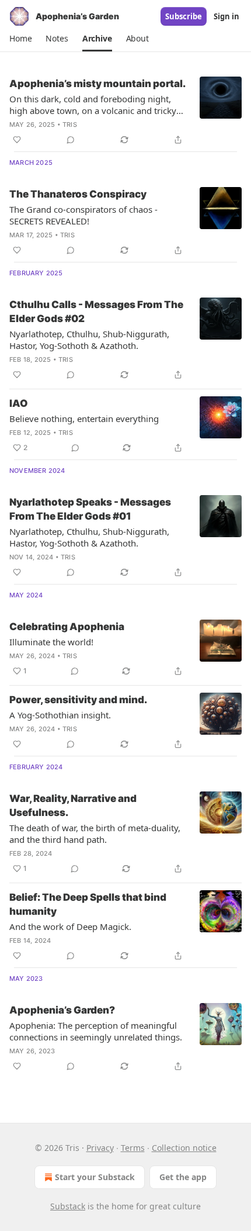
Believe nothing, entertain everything (84, 418)
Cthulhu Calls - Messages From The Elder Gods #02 (96, 311)
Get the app (183, 1176)
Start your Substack (95, 1176)
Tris (69, 124)
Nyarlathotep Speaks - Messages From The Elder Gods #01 (90, 509)
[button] (20, 38)
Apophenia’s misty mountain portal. (97, 83)
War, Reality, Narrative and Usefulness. (73, 805)
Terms (133, 1147)
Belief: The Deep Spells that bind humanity (87, 904)
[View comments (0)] (70, 140)
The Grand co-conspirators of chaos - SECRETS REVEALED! (83, 215)
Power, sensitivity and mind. (78, 700)
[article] (125, 112)
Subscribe (183, 16)
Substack (67, 1206)
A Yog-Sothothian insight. (60, 715)
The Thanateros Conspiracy (78, 194)
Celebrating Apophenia (66, 626)
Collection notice (184, 1147)
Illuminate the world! (51, 642)
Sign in (226, 16)
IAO (18, 403)
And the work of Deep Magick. (70, 926)
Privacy (100, 1147)
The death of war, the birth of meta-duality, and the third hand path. (94, 833)
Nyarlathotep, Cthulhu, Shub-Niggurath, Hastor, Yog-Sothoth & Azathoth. (89, 339)
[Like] (17, 140)
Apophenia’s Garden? (62, 1010)
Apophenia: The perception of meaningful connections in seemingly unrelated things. (95, 1031)
